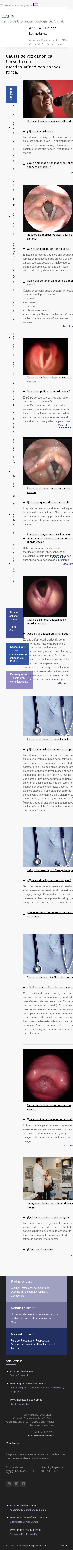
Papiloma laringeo (14, 255)
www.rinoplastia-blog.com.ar (26, 1399)
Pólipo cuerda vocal (14, 216)
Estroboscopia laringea (14, 563)
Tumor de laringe (14, 472)
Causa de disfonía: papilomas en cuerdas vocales (46, 621)
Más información (23, 1334)
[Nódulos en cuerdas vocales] (48, 209)
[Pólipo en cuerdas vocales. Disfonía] (45, 357)
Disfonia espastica (14, 337)
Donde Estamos (23, 1307)
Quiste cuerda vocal (14, 295)
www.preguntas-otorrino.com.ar (28, 1383)
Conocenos (17, 1295)
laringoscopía (58, 555)
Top (62, 1545)
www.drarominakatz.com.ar (25, 1529)
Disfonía (11, 94)
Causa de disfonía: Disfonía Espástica (49, 739)
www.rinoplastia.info (21, 1371)
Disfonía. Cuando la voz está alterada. (50, 121)
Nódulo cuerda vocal (14, 174)
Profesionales (21, 1281)
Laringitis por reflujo (14, 380)
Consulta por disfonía (14, 127)
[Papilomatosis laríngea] (45, 597)
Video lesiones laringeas (14, 514)
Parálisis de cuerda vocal (14, 428)
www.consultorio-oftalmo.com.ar (28, 1517)
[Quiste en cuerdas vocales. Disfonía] (47, 461)
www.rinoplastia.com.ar (23, 1505)
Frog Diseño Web (37, 1545)
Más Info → (65, 425)
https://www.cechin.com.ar (41, 1435)
